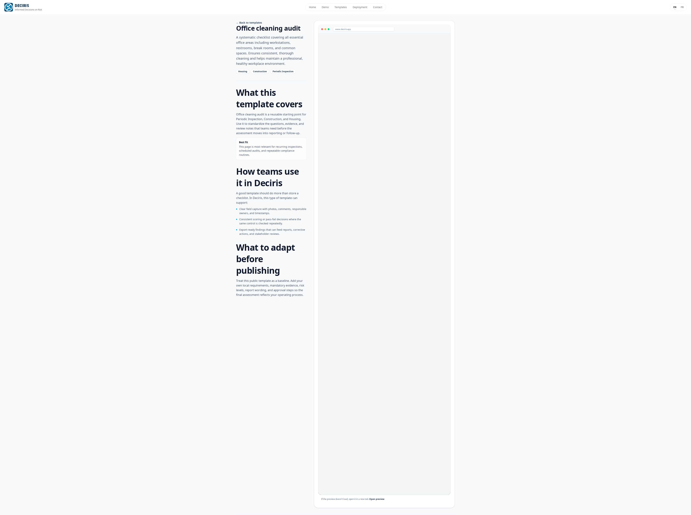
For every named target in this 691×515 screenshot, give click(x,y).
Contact (377, 7)
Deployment (360, 7)
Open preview (376, 499)
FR (682, 7)
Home (312, 7)
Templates (341, 7)
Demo (325, 7)
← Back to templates (249, 22)
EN (675, 7)
